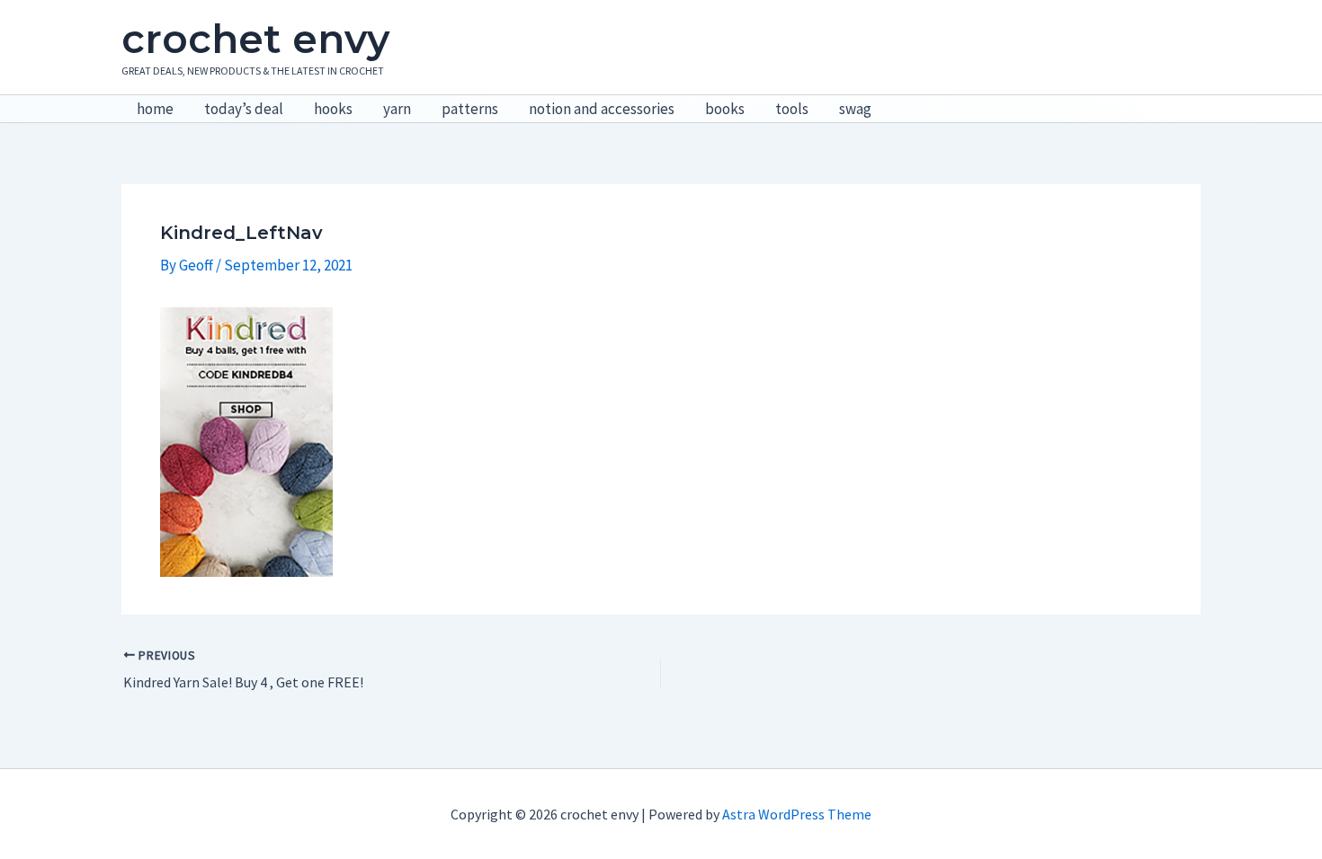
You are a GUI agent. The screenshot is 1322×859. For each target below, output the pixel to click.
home (155, 109)
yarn (397, 109)
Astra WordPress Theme (796, 814)
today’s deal (243, 109)
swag (855, 109)
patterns (470, 109)
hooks (333, 109)
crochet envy (255, 38)
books (725, 109)
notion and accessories (601, 109)
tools (791, 109)
